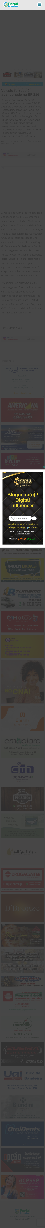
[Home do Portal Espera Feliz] (10, 6)
